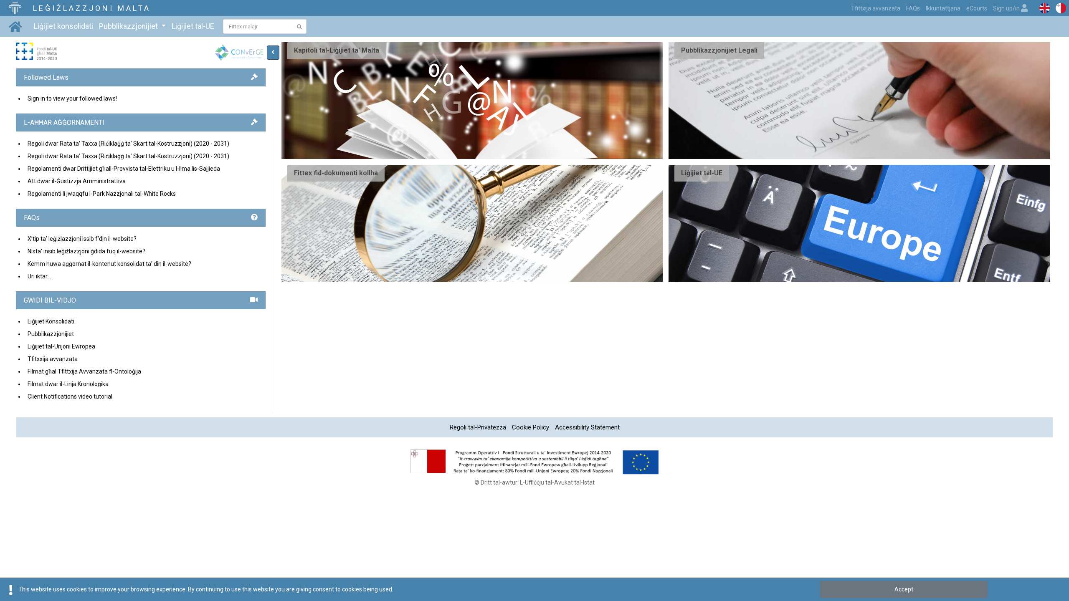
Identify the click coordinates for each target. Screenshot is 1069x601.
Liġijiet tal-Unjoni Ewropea (61, 346)
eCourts (976, 8)
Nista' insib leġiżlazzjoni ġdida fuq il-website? (86, 251)
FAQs (913, 8)
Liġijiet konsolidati (63, 26)
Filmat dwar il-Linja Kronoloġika (68, 384)
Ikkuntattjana (943, 8)
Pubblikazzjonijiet (51, 334)
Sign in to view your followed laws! (72, 98)
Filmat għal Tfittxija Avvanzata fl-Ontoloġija (84, 371)
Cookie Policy (530, 427)
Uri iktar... (39, 276)
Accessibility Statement (587, 427)
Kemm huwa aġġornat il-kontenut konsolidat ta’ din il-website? (109, 263)
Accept (903, 589)
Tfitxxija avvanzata (53, 359)
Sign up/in (1007, 8)
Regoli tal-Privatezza (478, 427)
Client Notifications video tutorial (70, 396)
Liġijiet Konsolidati (51, 321)
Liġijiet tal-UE (193, 26)
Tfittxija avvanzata (875, 8)
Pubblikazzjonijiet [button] (129, 26)
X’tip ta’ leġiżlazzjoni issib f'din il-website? (82, 238)
